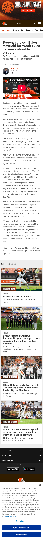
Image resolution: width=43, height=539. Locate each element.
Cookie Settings (21, 521)
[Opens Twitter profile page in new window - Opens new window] (12, 73)
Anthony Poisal (16, 69)
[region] (21, 510)
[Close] (40, 485)
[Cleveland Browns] (21, 480)
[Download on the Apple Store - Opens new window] (13, 469)
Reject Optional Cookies (21, 528)
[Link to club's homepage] (5, 22)
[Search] (35, 23)
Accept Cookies (21, 534)
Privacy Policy (10, 516)
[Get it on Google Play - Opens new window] (29, 470)
